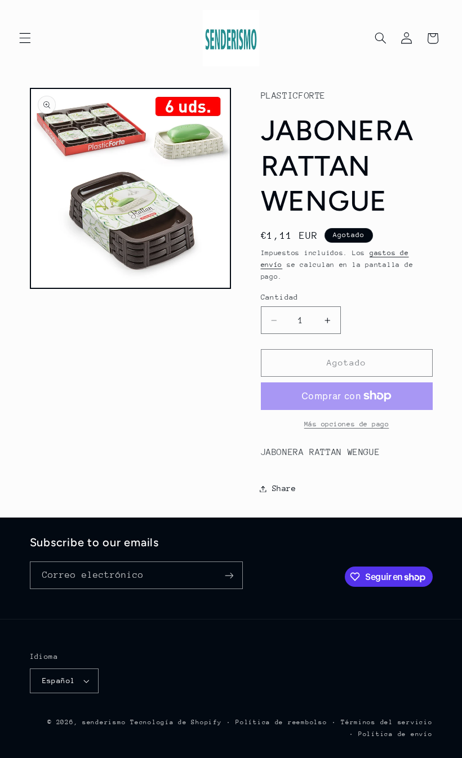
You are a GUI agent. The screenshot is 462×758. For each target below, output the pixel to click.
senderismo (104, 722)
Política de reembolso (281, 722)
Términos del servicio (386, 722)
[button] (25, 38)
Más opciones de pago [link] (346, 424)
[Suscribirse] (229, 575)
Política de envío (395, 734)
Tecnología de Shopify (175, 722)
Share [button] (284, 488)
